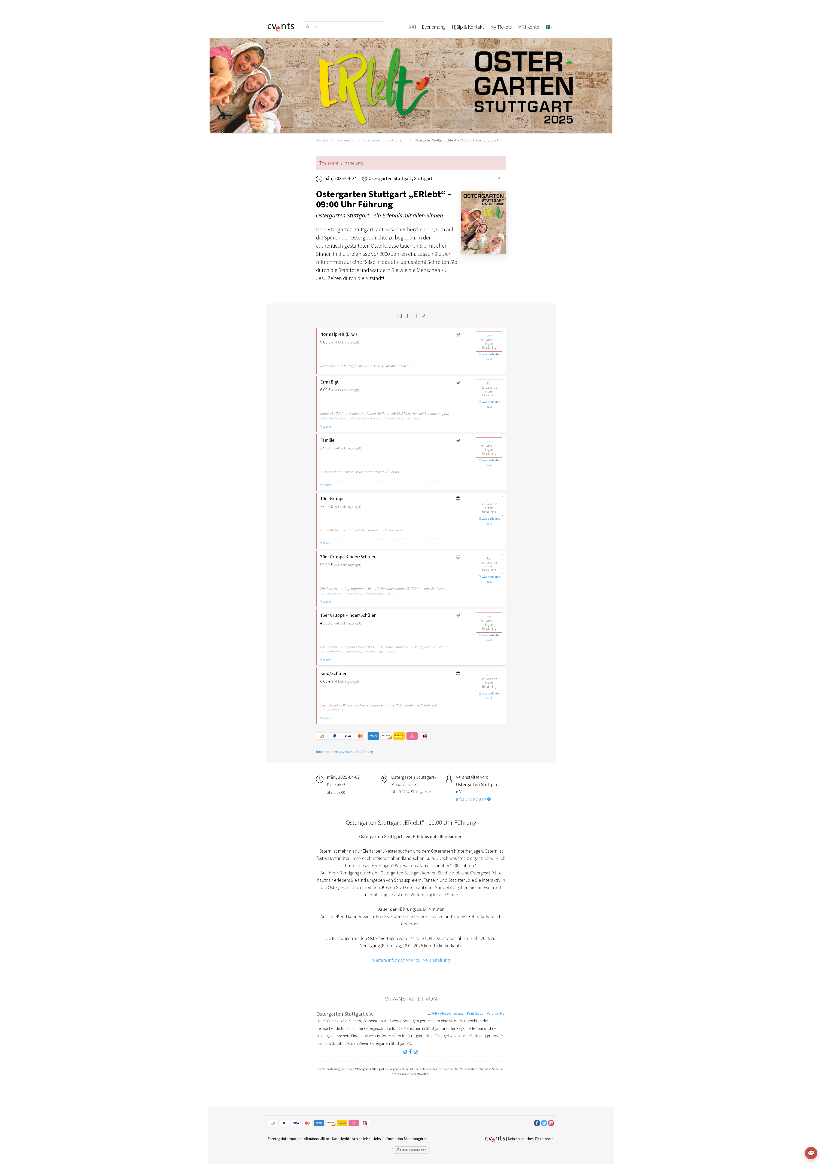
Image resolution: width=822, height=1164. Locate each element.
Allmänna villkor (316, 1138)
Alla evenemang (452, 1013)
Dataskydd (340, 1138)
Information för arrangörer (405, 1138)
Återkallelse (361, 1138)
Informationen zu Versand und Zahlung (344, 751)
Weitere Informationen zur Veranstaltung (411, 960)
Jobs (377, 1138)
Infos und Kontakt (471, 799)
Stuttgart (420, 792)
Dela (503, 178)
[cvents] (282, 26)
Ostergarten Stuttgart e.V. (344, 1013)
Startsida (322, 140)
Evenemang (345, 140)
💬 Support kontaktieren (411, 1150)
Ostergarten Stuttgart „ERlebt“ (384, 140)
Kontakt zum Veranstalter (486, 1013)
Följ (434, 1013)
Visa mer (326, 426)
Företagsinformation (284, 1138)
